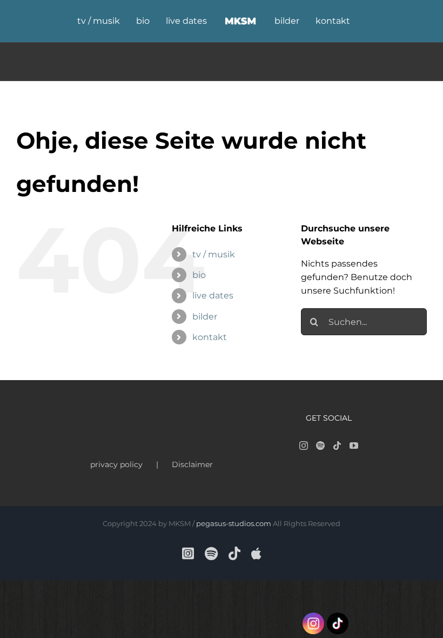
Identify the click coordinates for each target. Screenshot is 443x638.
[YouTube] (354, 445)
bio (199, 275)
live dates (212, 295)
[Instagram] (303, 445)
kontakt (209, 337)
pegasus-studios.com (233, 523)
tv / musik (213, 254)
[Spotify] (320, 445)
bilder (204, 316)
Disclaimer (192, 464)
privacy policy (116, 464)
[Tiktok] (337, 445)
